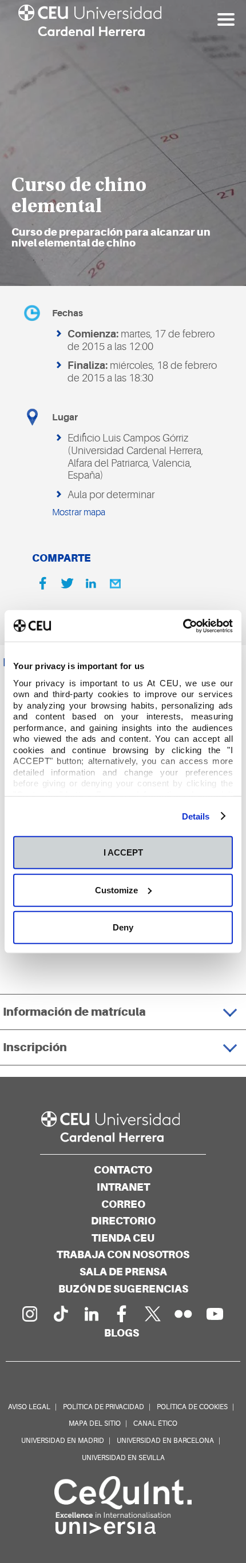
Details (196, 816)
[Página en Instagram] (29, 1313)
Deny (123, 927)
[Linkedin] (91, 583)
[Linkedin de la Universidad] (91, 1313)
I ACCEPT (123, 852)
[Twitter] (67, 583)
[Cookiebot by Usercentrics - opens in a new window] (183, 625)
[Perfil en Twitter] (153, 1313)
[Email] (115, 583)
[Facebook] (43, 583)
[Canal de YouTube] (214, 1313)
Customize (116, 889)
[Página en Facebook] (122, 1313)
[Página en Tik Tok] (60, 1313)
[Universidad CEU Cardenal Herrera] (123, 1126)
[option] (123, 143)
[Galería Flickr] (183, 1313)
